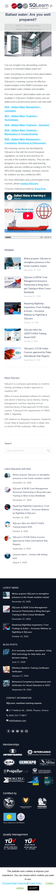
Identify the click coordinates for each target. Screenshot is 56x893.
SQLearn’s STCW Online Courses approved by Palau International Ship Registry (37, 352)
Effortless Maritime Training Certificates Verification (30, 670)
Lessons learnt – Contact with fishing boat (30, 556)
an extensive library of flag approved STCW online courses (26, 407)
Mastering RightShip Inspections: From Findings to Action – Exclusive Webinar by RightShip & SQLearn (37, 311)
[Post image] (12, 263)
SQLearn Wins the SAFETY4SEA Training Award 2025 (35, 333)
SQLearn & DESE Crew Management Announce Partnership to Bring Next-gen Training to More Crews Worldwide (37, 285)
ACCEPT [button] (33, 888)
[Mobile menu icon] (7, 6)
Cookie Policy (35, 883)
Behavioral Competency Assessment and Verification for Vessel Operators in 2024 (31, 683)
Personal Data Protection (14, 883)
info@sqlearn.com (17, 720)
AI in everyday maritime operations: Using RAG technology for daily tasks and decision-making (31, 654)
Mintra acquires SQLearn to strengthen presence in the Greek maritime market (37, 262)
